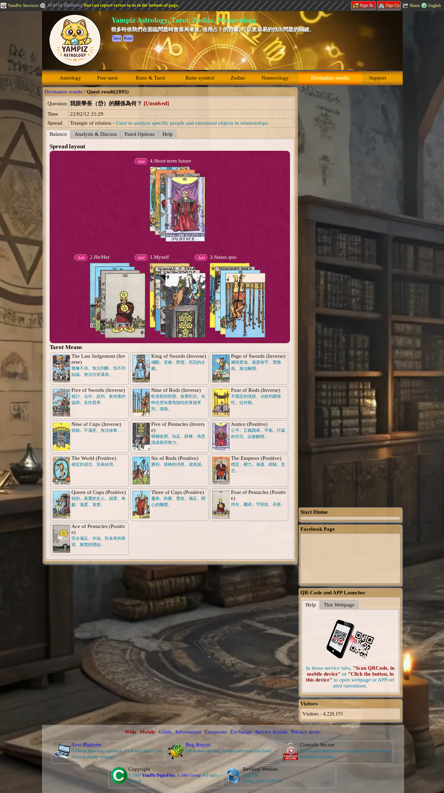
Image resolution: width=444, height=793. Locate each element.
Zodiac (238, 78)
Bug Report (198, 744)
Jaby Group (191, 775)
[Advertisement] (350, 191)
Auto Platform (86, 744)
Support (377, 78)
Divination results (330, 78)
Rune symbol (200, 78)
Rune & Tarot (150, 78)
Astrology (70, 78)
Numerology (275, 78)
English (434, 5)
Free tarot (107, 78)
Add (141, 258)
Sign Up (393, 5)
